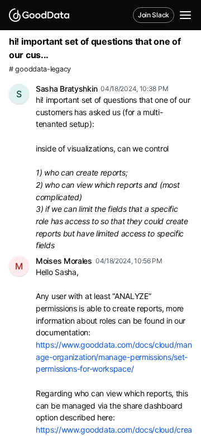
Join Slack (153, 15)
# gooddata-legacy (40, 69)
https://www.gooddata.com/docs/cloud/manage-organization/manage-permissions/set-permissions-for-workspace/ (114, 356)
